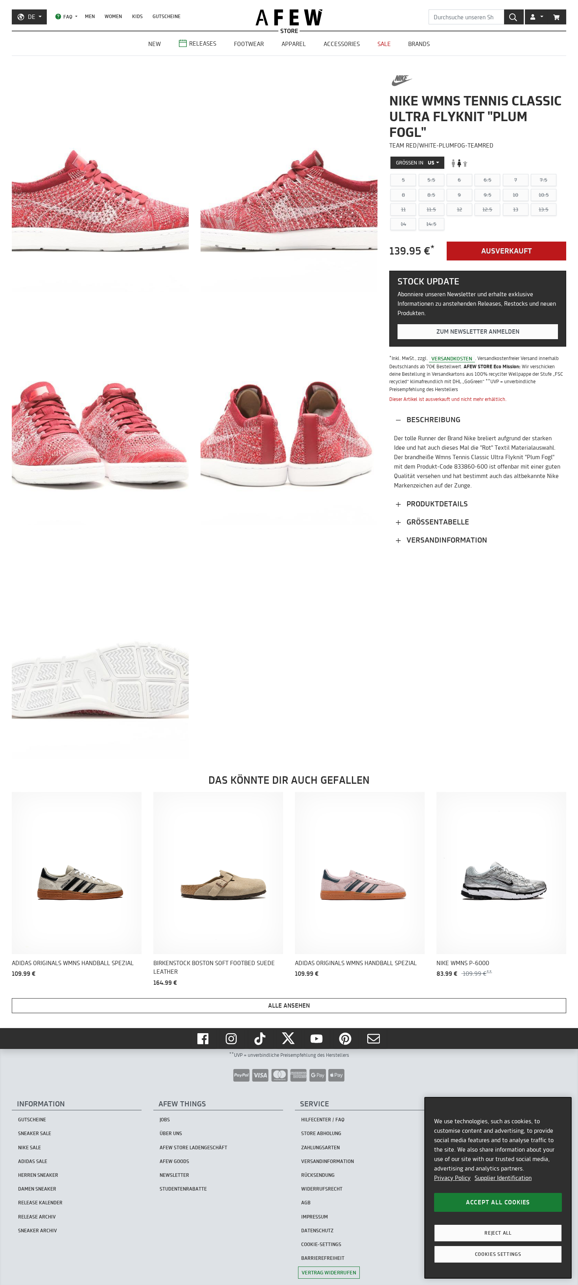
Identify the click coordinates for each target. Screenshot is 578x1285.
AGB (306, 1203)
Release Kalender (40, 1203)
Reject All (498, 1233)
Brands (419, 44)
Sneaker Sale (34, 1133)
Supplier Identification (503, 1178)
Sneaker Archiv (37, 1230)
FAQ (68, 17)
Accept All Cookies (498, 1202)
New (154, 44)
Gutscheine (166, 16)
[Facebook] (203, 1039)
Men (90, 16)
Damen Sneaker (37, 1189)
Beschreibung (432, 419)
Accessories (342, 44)
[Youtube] (317, 1039)
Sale (384, 44)
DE (31, 16)
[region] (498, 1188)
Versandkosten (451, 358)
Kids (137, 16)
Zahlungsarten (320, 1147)
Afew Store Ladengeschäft (193, 1147)
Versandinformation (446, 540)
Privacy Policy (452, 1178)
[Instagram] (232, 1039)
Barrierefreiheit (322, 1258)
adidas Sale (32, 1161)
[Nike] (402, 80)
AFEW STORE (289, 17)
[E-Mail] (374, 1039)
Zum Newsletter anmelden (477, 331)
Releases (202, 43)
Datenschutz (317, 1230)
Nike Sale (29, 1147)
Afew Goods (174, 1161)
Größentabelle (437, 521)
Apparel (294, 44)
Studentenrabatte (183, 1189)
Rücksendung (318, 1175)
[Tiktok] (261, 1039)
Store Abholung (321, 1133)
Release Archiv (37, 1217)
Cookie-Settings (321, 1244)
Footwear (249, 44)
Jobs (165, 1120)
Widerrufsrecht (321, 1189)
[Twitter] (289, 1039)
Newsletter (174, 1175)
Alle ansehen (289, 1005)
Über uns (171, 1133)
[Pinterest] (346, 1039)
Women (113, 16)
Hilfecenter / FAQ (322, 1120)
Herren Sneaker (38, 1175)
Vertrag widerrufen (329, 1272)
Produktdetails (436, 503)
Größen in (415, 163)
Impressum (314, 1217)
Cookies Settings (498, 1254)
